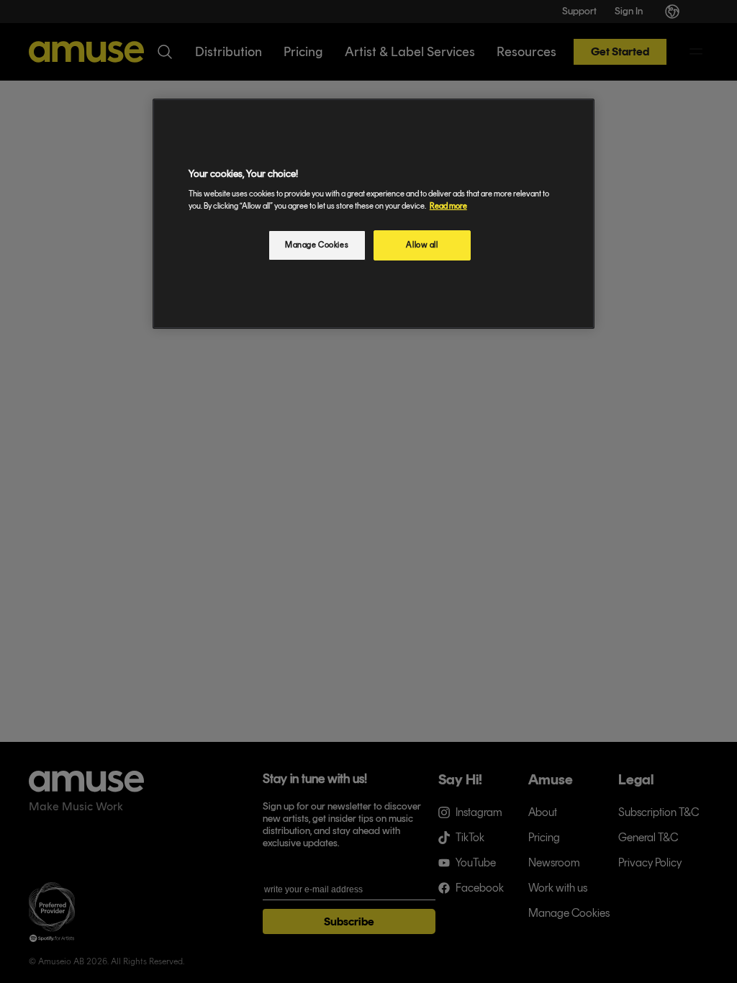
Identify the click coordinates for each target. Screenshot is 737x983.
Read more (448, 206)
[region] (373, 214)
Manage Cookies (316, 245)
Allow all (422, 245)
